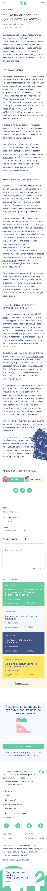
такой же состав (20, 125)
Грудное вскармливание (13, 675)
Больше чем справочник (16, 813)
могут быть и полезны (21, 421)
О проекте (7, 834)
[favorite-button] (28, 27)
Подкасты (9, 817)
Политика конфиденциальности (16, 860)
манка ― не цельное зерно (28, 283)
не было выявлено (28, 414)
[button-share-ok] (29, 490)
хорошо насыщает (33, 227)
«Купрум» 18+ (29, 834)
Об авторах (8, 838)
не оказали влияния (29, 391)
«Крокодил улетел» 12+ (34, 838)
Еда (24, 531)
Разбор (8, 791)
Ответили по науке (13, 659)
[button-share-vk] (15, 490)
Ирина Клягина (16, 24)
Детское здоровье (11, 531)
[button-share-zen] (29, 825)
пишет (5, 317)
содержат (35, 289)
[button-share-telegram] (22, 490)
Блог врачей (10, 585)
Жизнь (8, 796)
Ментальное (10, 809)
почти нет (29, 362)
